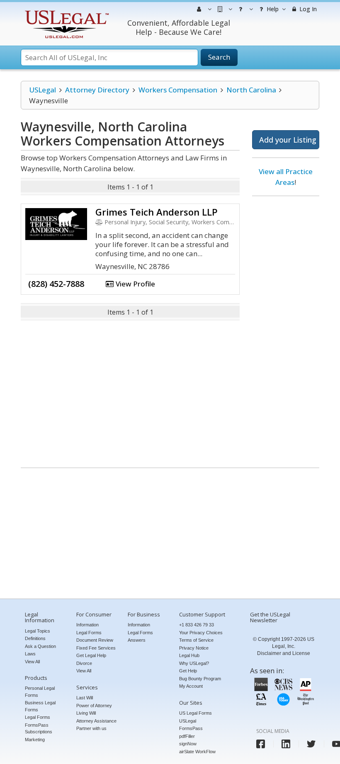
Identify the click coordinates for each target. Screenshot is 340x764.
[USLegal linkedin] (286, 744)
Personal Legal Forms (40, 692)
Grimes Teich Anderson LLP (156, 212)
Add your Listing (287, 140)
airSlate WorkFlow (197, 751)
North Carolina (251, 90)
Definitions (35, 638)
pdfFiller (187, 736)
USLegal (42, 90)
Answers (137, 640)
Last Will (84, 697)
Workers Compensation (177, 90)
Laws (30, 653)
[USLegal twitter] (311, 744)
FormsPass (191, 728)
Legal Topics (37, 630)
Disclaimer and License (283, 653)
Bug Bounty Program (200, 678)
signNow (188, 743)
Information (87, 624)
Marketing (35, 739)
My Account (191, 686)
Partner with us (91, 728)
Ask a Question (40, 646)
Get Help (188, 670)
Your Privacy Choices (201, 632)
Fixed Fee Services (96, 647)
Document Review (94, 640)
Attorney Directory (97, 90)
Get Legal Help (91, 655)
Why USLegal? (194, 663)
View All (32, 661)
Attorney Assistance (96, 720)
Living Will (86, 713)
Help (272, 9)
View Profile (134, 284)
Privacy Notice (194, 647)
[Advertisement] (285, 328)
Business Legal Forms (40, 706)
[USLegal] (66, 11)
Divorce (84, 663)
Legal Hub (189, 655)
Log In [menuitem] (307, 9)
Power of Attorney (94, 705)
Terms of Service (196, 640)
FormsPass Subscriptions (38, 729)
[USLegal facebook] (260, 744)
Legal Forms (37, 717)
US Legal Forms (195, 713)
